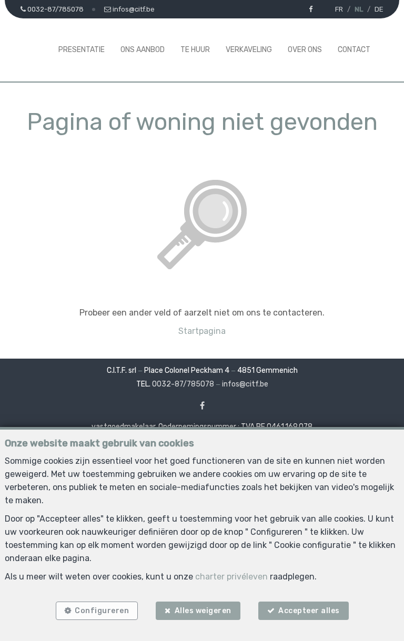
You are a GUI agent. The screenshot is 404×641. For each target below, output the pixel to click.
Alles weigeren (203, 610)
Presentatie (81, 49)
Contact (354, 49)
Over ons (305, 49)
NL (359, 9)
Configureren (102, 610)
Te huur (195, 49)
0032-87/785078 (183, 384)
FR (339, 9)
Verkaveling (249, 49)
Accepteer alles (309, 610)
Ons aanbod (142, 49)
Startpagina (202, 331)
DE (379, 9)
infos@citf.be (245, 384)
